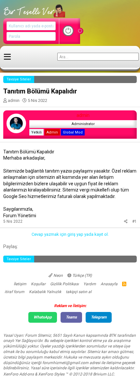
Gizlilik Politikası (64, 284)
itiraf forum (14, 291)
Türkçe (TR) (81, 275)
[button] (7, 57)
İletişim (20, 284)
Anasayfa (109, 284)
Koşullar (38, 284)
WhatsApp (43, 317)
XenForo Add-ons (18, 374)
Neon (57, 275)
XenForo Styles (51, 374)
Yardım (89, 284)
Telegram (98, 317)
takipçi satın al (78, 291)
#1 (134, 221)
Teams (71, 317)
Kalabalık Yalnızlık (45, 291)
